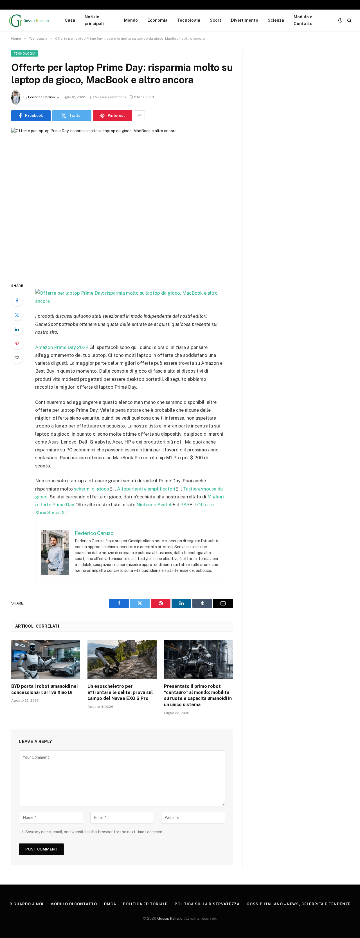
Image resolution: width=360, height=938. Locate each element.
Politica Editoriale (145, 904)
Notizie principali (94, 20)
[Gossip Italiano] (29, 20)
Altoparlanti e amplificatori (146, 489)
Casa (70, 20)
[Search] (349, 20)
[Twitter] (16, 315)
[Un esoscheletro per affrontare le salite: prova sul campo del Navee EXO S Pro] (121, 659)
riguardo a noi (27, 904)
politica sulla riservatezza (207, 904)
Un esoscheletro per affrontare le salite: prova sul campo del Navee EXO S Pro (120, 692)
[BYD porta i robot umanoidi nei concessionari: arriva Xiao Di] (45, 659)
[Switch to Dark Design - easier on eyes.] (340, 20)
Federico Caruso (41, 97)
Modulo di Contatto (304, 20)
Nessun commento (110, 97)
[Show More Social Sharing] (139, 115)
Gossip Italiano (170, 918)
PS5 (184, 504)
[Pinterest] (16, 343)
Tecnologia (188, 20)
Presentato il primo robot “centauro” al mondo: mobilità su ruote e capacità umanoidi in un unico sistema (198, 695)
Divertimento (244, 20)
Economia (157, 20)
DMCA (110, 904)
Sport (215, 20)
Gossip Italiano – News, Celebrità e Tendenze (298, 904)
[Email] (16, 358)
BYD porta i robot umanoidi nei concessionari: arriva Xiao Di (44, 689)
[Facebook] (16, 300)
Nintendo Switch (154, 504)
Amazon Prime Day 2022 (61, 347)
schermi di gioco (91, 489)
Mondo (131, 20)
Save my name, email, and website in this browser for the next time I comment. (95, 832)
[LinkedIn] (16, 329)
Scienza (276, 20)
